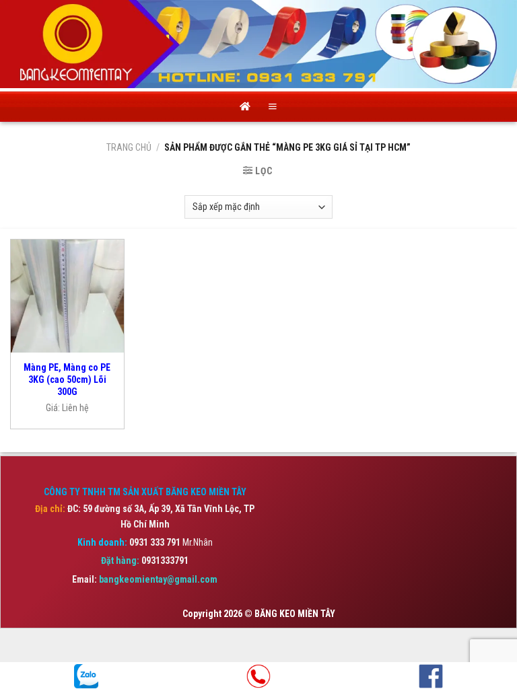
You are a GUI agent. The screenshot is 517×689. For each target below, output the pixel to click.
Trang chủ (128, 147)
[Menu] (272, 106)
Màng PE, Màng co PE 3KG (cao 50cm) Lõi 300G (67, 379)
